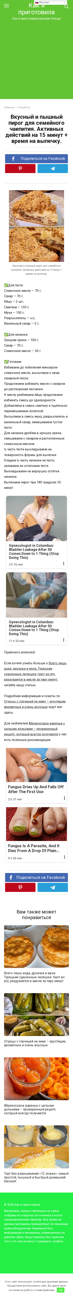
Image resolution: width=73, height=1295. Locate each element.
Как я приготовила (36, 9)
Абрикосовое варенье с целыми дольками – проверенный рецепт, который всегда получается (34, 728)
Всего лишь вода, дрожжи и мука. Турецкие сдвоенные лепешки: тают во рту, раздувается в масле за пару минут (34, 977)
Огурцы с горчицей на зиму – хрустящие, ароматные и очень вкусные (35, 1043)
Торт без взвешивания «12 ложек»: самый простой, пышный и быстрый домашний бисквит (36, 1177)
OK (60, 1290)
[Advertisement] (36, 59)
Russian (44, 2)
